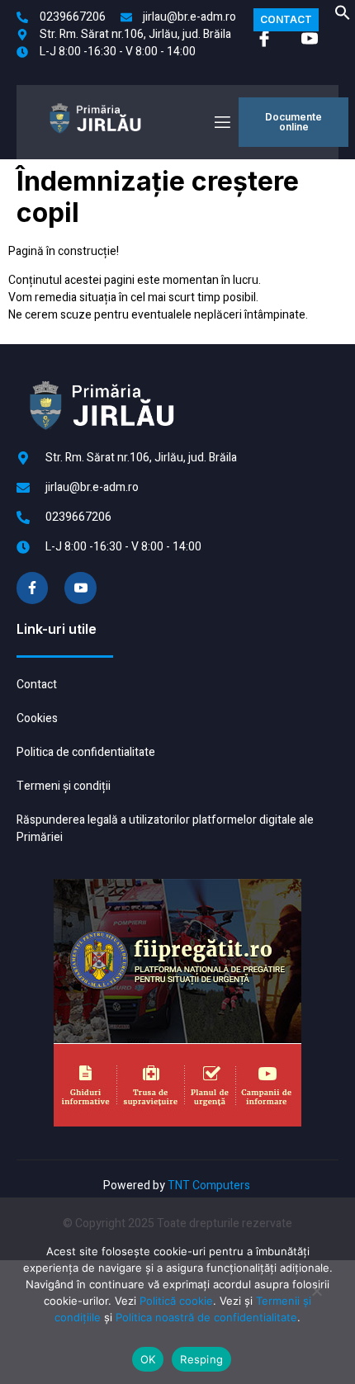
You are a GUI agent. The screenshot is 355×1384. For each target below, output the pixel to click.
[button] (342, 17)
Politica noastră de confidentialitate (206, 1317)
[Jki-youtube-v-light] (80, 587)
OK (148, 1359)
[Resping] (316, 1297)
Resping (201, 1359)
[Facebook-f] (32, 587)
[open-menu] (221, 122)
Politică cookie (176, 1300)
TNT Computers (209, 1185)
